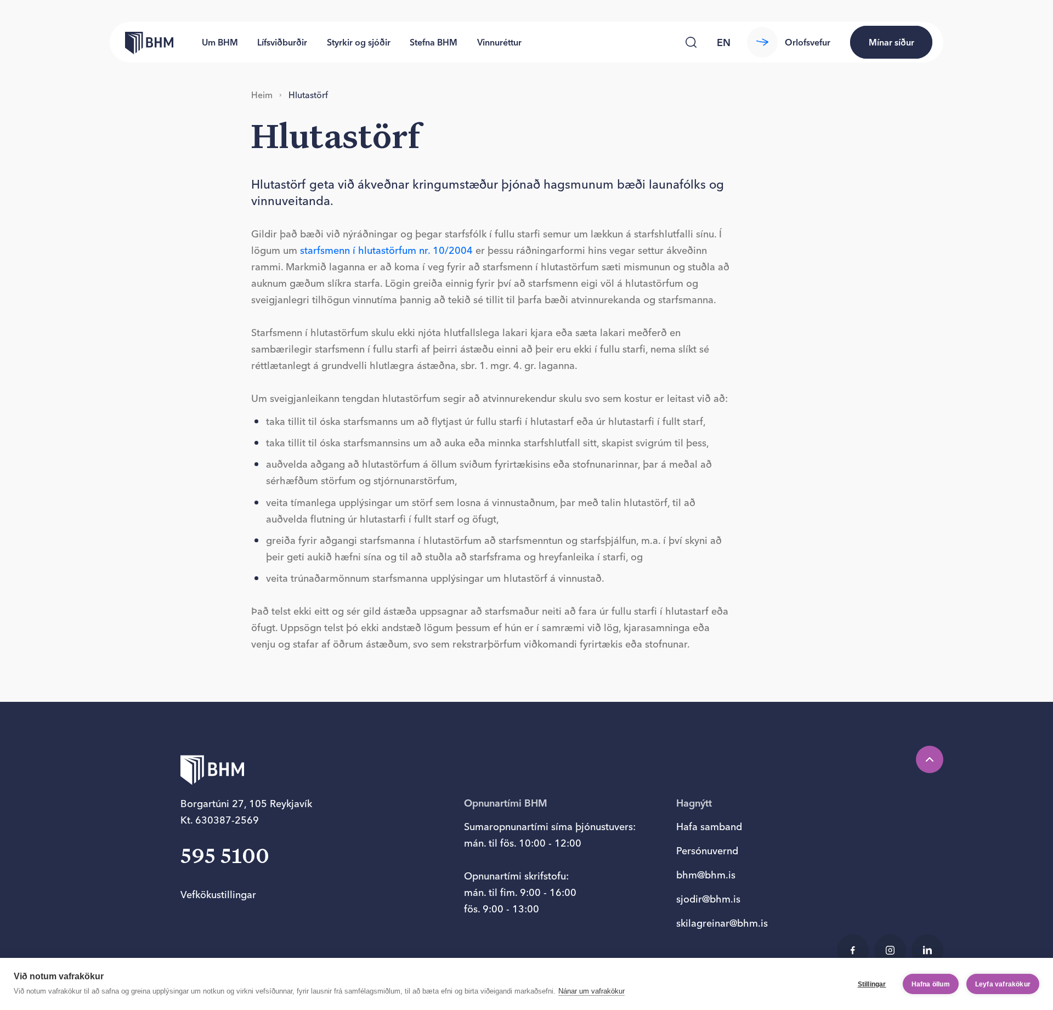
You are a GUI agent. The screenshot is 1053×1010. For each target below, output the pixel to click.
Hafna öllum (931, 984)
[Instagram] (890, 950)
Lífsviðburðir (282, 42)
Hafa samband (709, 826)
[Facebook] (853, 950)
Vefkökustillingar (218, 894)
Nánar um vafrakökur (591, 991)
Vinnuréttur (499, 42)
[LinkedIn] (927, 950)
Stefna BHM (433, 42)
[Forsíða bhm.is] (141, 42)
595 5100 (224, 857)
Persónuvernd (707, 850)
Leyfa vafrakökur (1003, 984)
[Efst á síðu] (929, 759)
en (724, 42)
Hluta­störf (308, 94)
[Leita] (691, 42)
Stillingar (872, 984)
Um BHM (220, 42)
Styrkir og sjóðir (358, 42)
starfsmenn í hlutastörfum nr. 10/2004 (386, 250)
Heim (262, 94)
